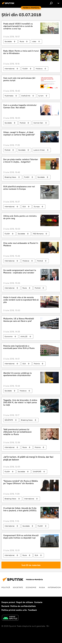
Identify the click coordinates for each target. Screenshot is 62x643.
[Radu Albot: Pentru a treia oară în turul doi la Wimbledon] (49, 55)
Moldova (39, 68)
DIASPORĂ (37, 471)
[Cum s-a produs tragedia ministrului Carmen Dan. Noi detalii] (49, 109)
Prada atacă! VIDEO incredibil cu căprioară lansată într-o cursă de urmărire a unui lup (18, 26)
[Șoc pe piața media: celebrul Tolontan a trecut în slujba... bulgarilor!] (49, 164)
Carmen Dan (38, 123)
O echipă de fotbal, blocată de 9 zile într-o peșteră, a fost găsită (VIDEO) (19, 509)
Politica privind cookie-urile (14, 610)
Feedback (32, 610)
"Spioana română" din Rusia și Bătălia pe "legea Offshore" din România (20, 482)
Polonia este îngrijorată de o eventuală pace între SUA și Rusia (18, 347)
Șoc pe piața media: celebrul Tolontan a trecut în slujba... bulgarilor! (20, 160)
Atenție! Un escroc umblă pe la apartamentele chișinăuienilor (17, 374)
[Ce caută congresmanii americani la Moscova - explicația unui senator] (49, 274)
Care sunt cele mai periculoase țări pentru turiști (19, 79)
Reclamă (5, 606)
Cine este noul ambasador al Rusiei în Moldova (20, 244)
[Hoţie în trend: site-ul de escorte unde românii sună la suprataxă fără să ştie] (49, 302)
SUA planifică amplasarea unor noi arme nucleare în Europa (19, 187)
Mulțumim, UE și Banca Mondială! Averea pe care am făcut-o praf (18, 319)
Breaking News (10, 177)
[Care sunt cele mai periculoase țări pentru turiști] (49, 82)
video (34, 41)
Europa (37, 206)
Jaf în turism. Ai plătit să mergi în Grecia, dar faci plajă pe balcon (28, 458)
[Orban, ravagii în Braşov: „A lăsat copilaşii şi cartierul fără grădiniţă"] (49, 136)
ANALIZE (23, 336)
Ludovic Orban (39, 150)
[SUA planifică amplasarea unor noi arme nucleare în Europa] (49, 192)
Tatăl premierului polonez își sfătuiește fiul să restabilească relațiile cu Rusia (17, 432)
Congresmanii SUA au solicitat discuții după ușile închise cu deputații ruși (21, 536)
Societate (8, 41)
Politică (22, 123)
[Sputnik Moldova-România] (8, 4)
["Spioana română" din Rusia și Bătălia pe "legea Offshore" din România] (49, 485)
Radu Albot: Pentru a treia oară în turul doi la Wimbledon (21, 52)
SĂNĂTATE (9, 420)
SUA (24, 206)
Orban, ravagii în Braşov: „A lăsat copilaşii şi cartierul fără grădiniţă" (19, 133)
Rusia (22, 41)
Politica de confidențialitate (23, 606)
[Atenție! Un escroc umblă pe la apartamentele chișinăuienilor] (49, 377)
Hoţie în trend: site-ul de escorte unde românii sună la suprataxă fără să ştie (20, 299)
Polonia (37, 363)
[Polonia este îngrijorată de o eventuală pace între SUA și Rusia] (49, 350)
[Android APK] (10, 618)
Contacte (38, 602)
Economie (8, 336)
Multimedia (9, 96)
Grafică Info (25, 96)
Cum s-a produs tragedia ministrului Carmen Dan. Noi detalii (19, 106)
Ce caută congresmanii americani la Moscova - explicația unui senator (19, 271)
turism (41, 96)
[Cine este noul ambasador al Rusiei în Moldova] (49, 247)
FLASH (25, 68)
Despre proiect (8, 602)
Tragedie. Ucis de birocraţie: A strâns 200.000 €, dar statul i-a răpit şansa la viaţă (20, 402)
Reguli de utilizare (24, 602)
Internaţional (9, 68)
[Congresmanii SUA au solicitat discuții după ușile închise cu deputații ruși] (49, 541)
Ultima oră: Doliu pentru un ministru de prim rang (20, 217)
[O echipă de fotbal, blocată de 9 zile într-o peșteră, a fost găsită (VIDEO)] (49, 512)
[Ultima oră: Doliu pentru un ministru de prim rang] (49, 220)
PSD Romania (38, 234)
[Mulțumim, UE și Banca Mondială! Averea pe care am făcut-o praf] (49, 323)
